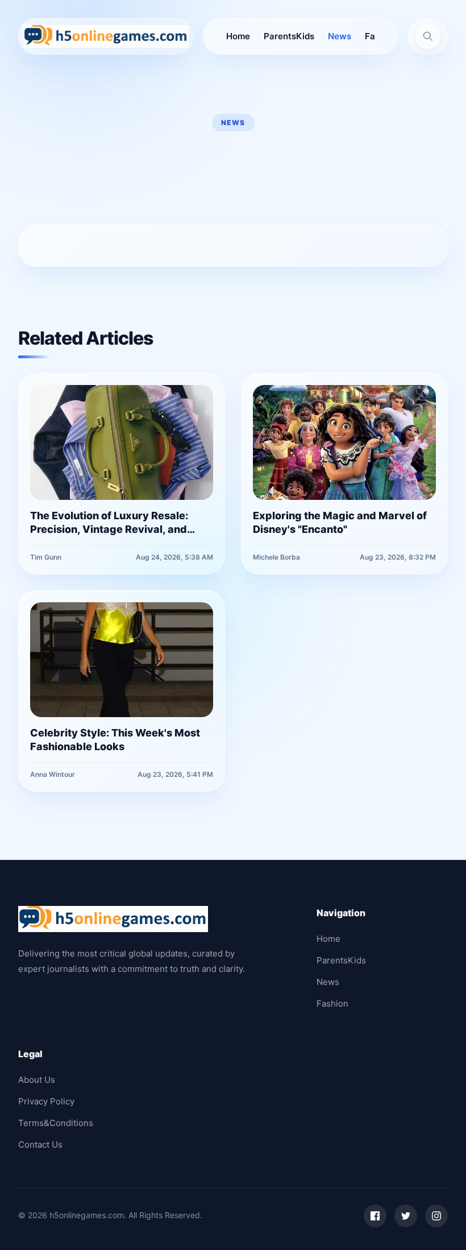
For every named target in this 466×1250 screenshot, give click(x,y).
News (339, 36)
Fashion (332, 1003)
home (238, 36)
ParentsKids (289, 36)
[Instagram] (436, 1216)
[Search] (427, 36)
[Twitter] (405, 1216)
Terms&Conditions (55, 1122)
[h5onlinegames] (106, 36)
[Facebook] (375, 1216)
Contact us (40, 1144)
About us (36, 1079)
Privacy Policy (46, 1101)
